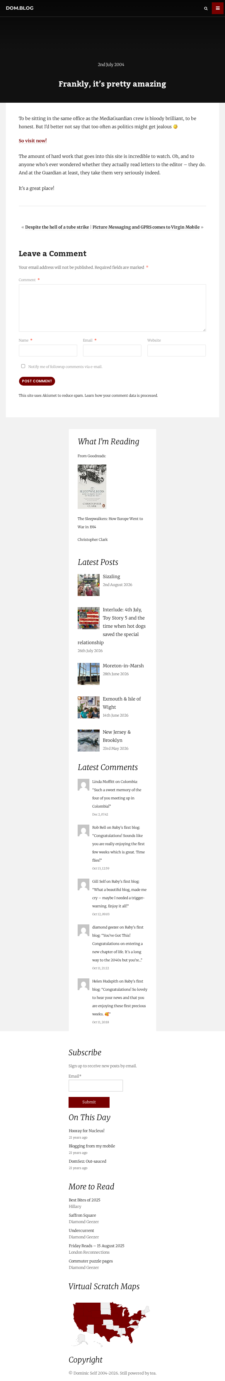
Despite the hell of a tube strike (57, 227)
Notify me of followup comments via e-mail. (65, 366)
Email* (75, 1076)
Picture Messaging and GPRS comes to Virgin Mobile (146, 227)
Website (154, 340)
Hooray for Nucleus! (87, 1130)
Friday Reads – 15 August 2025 (97, 1245)
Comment (29, 280)
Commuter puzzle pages (91, 1261)
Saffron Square (82, 1215)
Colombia (129, 781)
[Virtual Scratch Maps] (112, 1349)
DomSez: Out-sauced (87, 1161)
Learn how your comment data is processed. (121, 395)
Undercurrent (81, 1230)
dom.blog (19, 8)
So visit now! (33, 140)
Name (26, 340)
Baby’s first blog (125, 827)
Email (90, 340)
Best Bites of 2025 (84, 1200)
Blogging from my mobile (92, 1146)
